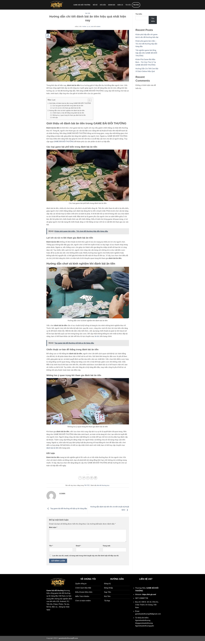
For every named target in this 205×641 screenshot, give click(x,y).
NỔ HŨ (95, 5)
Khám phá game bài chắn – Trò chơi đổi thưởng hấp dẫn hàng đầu (146, 43)
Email (78, 546)
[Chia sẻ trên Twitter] (84, 478)
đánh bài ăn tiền (52, 448)
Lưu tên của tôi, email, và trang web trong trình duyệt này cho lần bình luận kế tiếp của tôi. (85, 555)
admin (98, 26)
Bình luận (53, 527)
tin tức (97, 336)
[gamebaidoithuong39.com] (57, 4)
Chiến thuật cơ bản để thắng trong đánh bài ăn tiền (68, 113)
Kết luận (55, 117)
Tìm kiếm (138, 14)
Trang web (106, 546)
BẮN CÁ (120, 5)
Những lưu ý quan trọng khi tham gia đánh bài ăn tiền (69, 115)
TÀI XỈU (128, 5)
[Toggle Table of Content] (88, 100)
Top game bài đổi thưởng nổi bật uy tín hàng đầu (68, 509)
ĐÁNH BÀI (111, 5)
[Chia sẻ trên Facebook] (80, 478)
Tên (51, 546)
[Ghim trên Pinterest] (91, 478)
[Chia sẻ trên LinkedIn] (95, 478)
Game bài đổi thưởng (55, 590)
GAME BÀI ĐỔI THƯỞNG (81, 5)
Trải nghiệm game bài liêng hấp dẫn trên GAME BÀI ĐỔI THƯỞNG (146, 53)
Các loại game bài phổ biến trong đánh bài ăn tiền (68, 105)
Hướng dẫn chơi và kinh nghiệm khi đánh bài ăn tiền (67, 110)
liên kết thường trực (103, 485)
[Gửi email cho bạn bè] (88, 478)
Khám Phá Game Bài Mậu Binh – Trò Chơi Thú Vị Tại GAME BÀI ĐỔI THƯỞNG (145, 62)
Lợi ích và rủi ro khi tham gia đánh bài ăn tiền (67, 108)
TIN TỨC (136, 5)
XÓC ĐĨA (103, 5)
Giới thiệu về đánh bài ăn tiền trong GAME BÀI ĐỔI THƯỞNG (70, 103)
